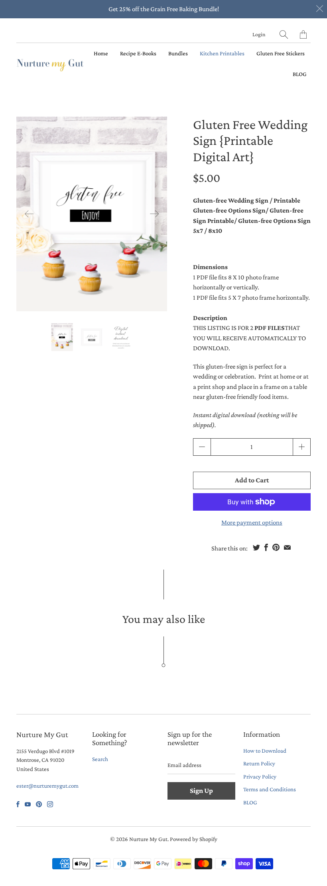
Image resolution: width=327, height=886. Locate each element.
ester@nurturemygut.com (47, 786)
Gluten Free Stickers (280, 53)
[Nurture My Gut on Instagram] (50, 804)
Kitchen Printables (222, 53)
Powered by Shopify (193, 839)
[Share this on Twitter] (256, 547)
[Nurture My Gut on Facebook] (18, 804)
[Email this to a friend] (287, 547)
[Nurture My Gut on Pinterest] (39, 804)
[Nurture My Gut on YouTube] (28, 804)
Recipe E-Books (138, 53)
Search (100, 759)
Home (101, 53)
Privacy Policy (259, 776)
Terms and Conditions (269, 789)
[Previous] (29, 213)
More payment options (251, 522)
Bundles (178, 53)
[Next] (154, 213)
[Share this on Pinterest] (276, 547)
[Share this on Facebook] (266, 547)
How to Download (264, 750)
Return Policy (259, 763)
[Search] (284, 34)
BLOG (300, 74)
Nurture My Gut (148, 839)
